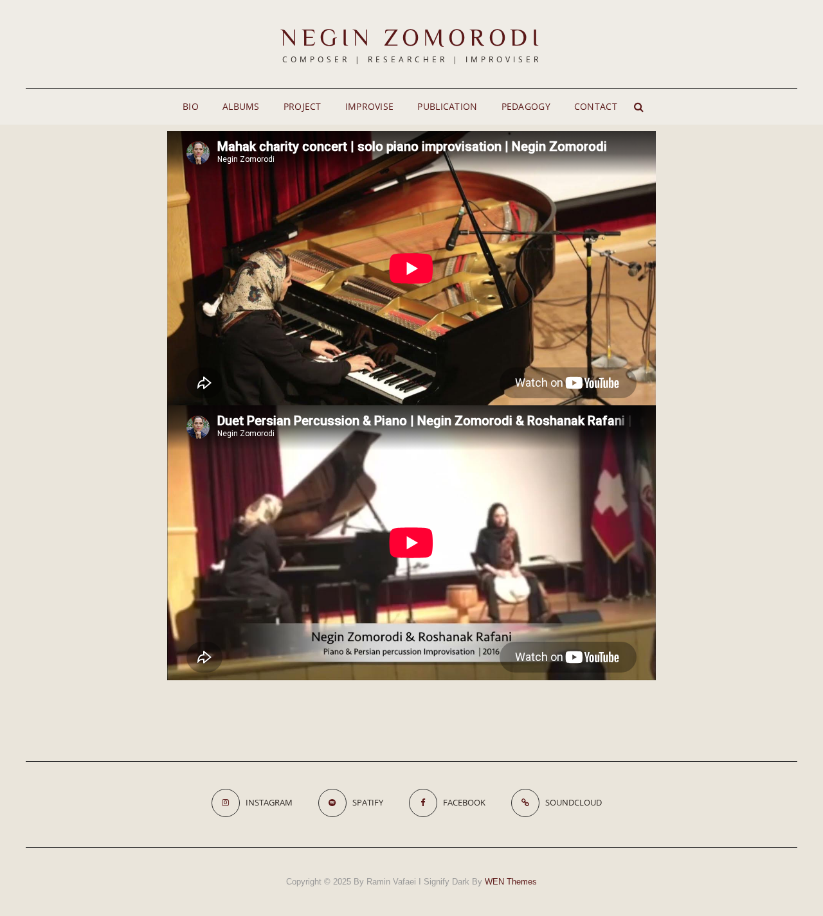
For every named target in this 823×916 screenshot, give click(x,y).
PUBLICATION (447, 106)
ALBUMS (241, 106)
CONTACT (595, 106)
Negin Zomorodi (411, 36)
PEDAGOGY (526, 106)
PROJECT (302, 106)
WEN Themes (511, 881)
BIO (191, 106)
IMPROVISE (369, 106)
